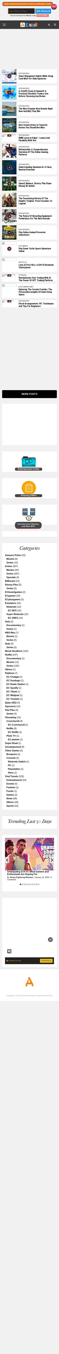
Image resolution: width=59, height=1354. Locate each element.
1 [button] (20, 884)
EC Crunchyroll (16, 725)
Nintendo (11, 607)
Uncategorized (13, 747)
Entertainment (14, 780)
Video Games (12, 750)
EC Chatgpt (12, 677)
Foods (9, 791)
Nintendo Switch (17, 761)
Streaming (10, 717)
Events (10, 784)
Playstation (14, 769)
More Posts (29, 394)
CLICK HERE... (43, 16)
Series (9, 562)
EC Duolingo (13, 680)
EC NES (12, 610)
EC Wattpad (12, 695)
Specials (11, 577)
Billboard (10, 581)
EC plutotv (13, 739)
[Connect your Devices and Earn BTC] (20, 521)
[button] (7, 860)
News (9, 798)
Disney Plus (11, 585)
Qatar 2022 (11, 702)
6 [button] (30, 884)
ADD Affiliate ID (43, 11)
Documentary (13, 625)
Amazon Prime (13, 555)
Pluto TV (11, 736)
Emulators (10, 603)
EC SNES (13, 618)
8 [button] (34, 884)
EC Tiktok (11, 691)
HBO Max (10, 632)
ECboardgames (13, 592)
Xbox (11, 772)
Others (8, 669)
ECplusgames (12, 599)
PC (9, 765)
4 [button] (26, 884)
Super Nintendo (15, 614)
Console (11, 758)
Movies (10, 559)
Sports (10, 806)
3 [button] (24, 884)
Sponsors (10, 706)
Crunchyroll (12, 721)
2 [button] (22, 884)
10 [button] (38, 884)
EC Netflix (13, 732)
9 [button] (36, 884)
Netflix (8, 655)
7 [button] (32, 884)
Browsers (11, 754)
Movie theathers (13, 651)
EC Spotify (12, 688)
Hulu (7, 643)
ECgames (10, 596)
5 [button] (28, 884)
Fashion (10, 787)
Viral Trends (11, 776)
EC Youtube (12, 699)
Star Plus (10, 710)
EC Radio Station (15, 684)
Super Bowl (11, 743)
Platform (9, 673)
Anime (8, 566)
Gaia (7, 621)
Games (10, 795)
